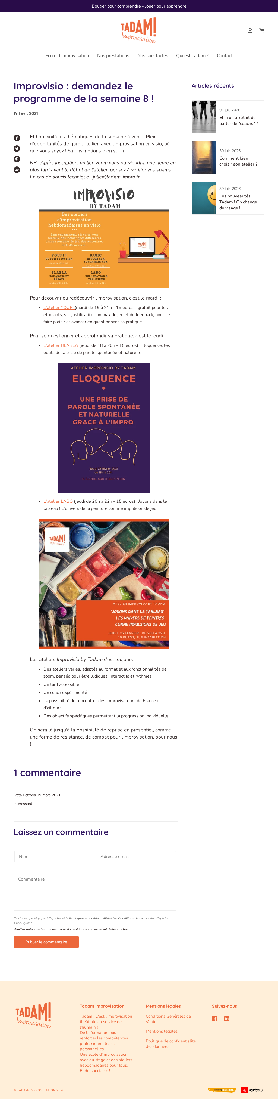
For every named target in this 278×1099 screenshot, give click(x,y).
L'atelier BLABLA (60, 345)
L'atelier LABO (58, 501)
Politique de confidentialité (89, 918)
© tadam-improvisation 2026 (39, 1090)
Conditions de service (133, 918)
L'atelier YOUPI (59, 308)
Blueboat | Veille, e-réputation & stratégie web (221, 1090)
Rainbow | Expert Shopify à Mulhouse (252, 1090)
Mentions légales (162, 1031)
